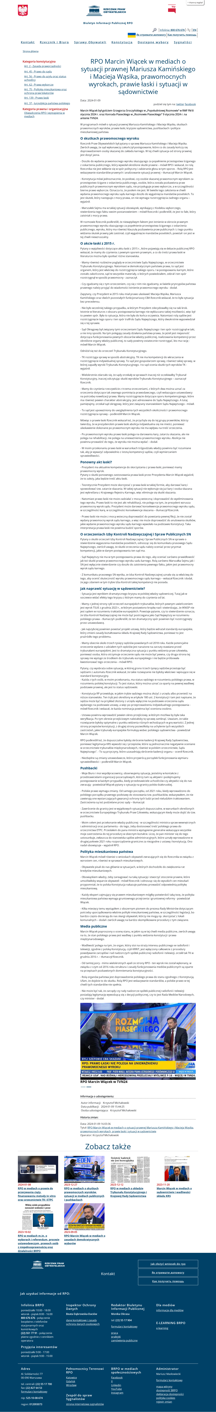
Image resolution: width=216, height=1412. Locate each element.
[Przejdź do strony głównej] (108, 10)
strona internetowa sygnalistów (85, 1404)
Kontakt (28, 42)
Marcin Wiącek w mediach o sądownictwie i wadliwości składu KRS (174, 1192)
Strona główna (30, 51)
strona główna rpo (48, 1265)
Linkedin (116, 1385)
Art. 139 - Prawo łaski (36, 97)
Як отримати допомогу (168, 1272)
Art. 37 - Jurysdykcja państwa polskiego (47, 103)
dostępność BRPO (167, 1390)
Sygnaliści (183, 42)
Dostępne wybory (153, 42)
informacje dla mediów (169, 1310)
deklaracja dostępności (170, 1394)
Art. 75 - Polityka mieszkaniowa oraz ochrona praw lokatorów (45, 91)
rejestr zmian (164, 1401)
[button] (89, 1047)
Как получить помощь (168, 1281)
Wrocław (71, 1385)
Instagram (117, 1392)
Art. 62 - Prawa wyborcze (38, 84)
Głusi (188, 30)
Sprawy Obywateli (90, 42)
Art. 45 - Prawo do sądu (38, 71)
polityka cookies (165, 1398)
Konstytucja (122, 42)
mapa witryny (164, 1386)
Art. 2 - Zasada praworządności (42, 66)
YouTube (116, 1389)
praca (114, 1333)
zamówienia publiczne (124, 1340)
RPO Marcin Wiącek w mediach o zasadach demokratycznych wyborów (84, 1239)
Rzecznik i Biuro (54, 42)
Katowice (71, 1377)
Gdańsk (70, 1381)
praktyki (116, 1336)
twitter (180, 104)
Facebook (117, 1377)
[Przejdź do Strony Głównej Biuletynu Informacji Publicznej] (172, 9)
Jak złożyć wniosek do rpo (168, 1264)
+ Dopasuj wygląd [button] (195, 2)
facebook (190, 104)
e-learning (162, 1328)
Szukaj (154, 30)
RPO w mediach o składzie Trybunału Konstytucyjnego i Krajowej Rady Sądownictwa (128, 1192)
